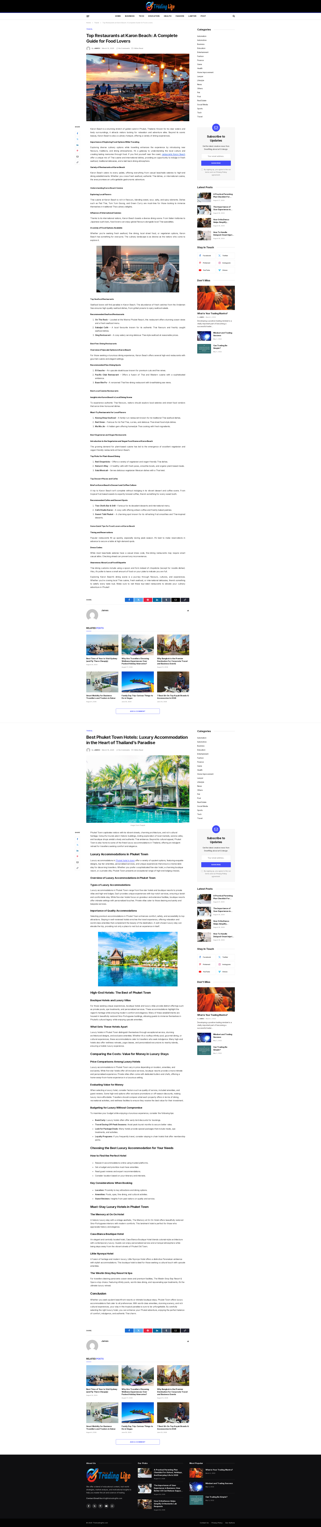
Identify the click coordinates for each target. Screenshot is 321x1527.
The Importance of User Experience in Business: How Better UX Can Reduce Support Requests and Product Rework (223, 208)
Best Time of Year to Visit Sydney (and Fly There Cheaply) (101, 659)
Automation (201, 36)
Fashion (180, 16)
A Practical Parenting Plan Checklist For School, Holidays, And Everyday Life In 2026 (223, 195)
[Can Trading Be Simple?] (204, 348)
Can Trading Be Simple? (220, 346)
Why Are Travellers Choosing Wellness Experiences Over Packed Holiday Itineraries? (135, 661)
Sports (200, 108)
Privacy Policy (221, 172)
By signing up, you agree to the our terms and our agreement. (217, 172)
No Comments (124, 48)
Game (199, 64)
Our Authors (230, 1523)
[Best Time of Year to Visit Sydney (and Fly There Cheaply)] (102, 645)
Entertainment (202, 52)
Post (203, 16)
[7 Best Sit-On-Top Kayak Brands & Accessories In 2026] (173, 681)
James (97, 48)
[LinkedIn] (77, 145)
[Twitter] (77, 139)
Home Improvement (205, 72)
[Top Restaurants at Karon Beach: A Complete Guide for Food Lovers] (137, 87)
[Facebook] (77, 133)
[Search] (233, 16)
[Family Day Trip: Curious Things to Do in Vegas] (138, 681)
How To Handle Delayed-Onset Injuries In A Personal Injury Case (223, 233)
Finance (200, 60)
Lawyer (192, 16)
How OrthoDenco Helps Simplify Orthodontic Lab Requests (221, 221)
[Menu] (87, 16)
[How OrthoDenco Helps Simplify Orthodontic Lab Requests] (204, 223)
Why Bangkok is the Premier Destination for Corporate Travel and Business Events (172, 661)
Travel (89, 29)
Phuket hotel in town (125, 860)
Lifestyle (200, 80)
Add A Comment (137, 711)
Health (168, 16)
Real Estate (201, 100)
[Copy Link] (77, 162)
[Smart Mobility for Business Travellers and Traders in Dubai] (102, 681)
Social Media (202, 104)
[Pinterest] (77, 150)
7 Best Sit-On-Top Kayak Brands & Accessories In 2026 (173, 696)
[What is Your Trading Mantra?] (216, 298)
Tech (141, 16)
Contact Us (204, 1523)
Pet (198, 92)
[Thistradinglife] (160, 6)
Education (154, 16)
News (199, 84)
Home (118, 16)
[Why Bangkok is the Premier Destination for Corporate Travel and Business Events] (173, 645)
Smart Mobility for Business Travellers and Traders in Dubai (100, 696)
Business (130, 16)
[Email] (77, 156)
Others (200, 88)
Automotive (202, 40)
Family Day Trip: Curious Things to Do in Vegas (137, 696)
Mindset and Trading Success (222, 334)
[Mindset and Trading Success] (204, 336)
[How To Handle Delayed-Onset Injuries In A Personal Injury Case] (204, 235)
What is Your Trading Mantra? (212, 313)
